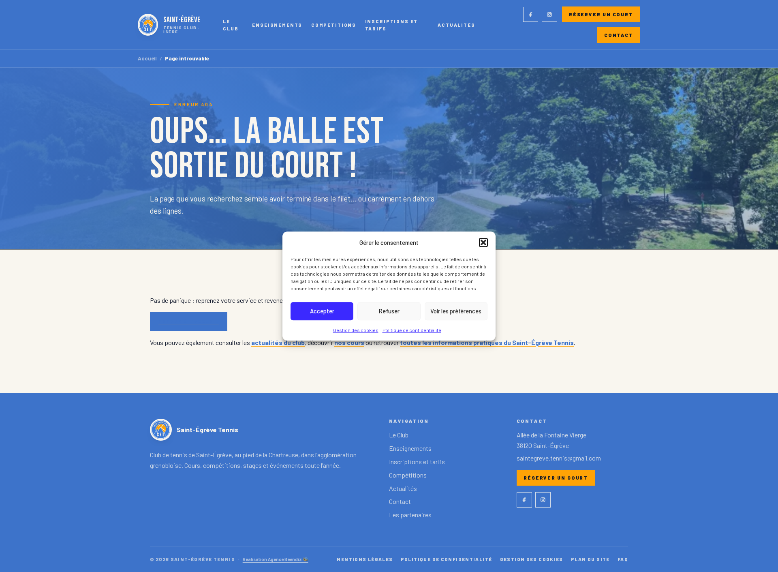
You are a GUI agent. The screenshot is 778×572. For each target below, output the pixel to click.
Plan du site (590, 559)
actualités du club (278, 342)
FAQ (623, 559)
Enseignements (277, 25)
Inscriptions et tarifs (391, 24)
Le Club (230, 24)
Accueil (147, 59)
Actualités (456, 25)
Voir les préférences (455, 311)
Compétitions (333, 25)
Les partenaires (410, 514)
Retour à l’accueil (188, 321)
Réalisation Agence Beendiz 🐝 (275, 559)
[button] (483, 242)
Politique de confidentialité (412, 330)
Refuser (389, 311)
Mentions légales (365, 559)
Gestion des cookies (355, 330)
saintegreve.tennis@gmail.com (559, 458)
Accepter (322, 311)
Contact (618, 35)
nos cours (349, 342)
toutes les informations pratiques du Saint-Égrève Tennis (487, 342)
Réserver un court (601, 14)
